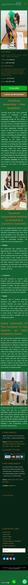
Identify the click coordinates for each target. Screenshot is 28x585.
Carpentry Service (8, 543)
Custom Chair (7, 539)
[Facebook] (4, 558)
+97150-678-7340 (12, 480)
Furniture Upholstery (9, 546)
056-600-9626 (10, 63)
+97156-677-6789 (14, 444)
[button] (24, 581)
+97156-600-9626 (12, 442)
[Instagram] (10, 558)
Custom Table (7, 537)
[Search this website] (14, 550)
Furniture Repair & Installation (12, 541)
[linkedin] (14, 558)
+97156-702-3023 (14, 446)
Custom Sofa (6, 532)
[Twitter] (7, 558)
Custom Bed (6, 534)
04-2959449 (11, 60)
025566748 (11, 486)
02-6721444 (10, 78)
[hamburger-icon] (25, 3)
